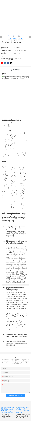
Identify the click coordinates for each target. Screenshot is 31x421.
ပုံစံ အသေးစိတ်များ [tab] (15, 69)
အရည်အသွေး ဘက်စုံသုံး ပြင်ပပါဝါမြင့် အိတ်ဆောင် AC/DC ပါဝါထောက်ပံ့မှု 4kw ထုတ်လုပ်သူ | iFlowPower (8, 416)
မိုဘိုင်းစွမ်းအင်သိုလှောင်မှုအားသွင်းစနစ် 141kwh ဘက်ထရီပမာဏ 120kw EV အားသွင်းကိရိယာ (23, 416)
